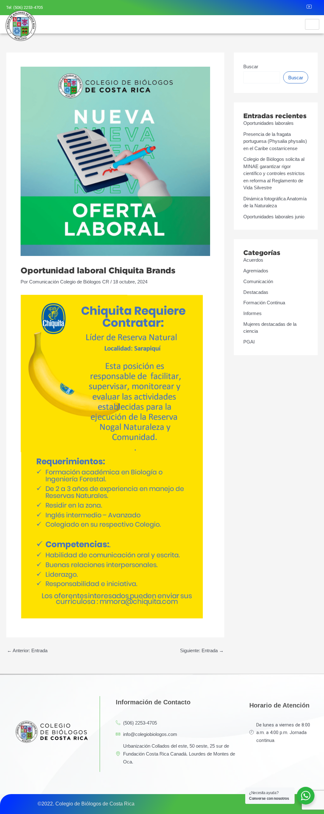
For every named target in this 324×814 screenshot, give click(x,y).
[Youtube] (313, 7)
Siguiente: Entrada (202, 650)
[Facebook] (271, 7)
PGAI (249, 341)
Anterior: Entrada (27, 650)
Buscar (250, 66)
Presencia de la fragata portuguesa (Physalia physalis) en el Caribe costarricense (275, 141)
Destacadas (255, 292)
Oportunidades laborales (268, 123)
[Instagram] (285, 7)
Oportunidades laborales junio (273, 216)
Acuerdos (253, 260)
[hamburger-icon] (312, 24)
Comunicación (258, 281)
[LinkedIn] (299, 7)
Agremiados (255, 270)
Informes (252, 313)
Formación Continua (264, 302)
